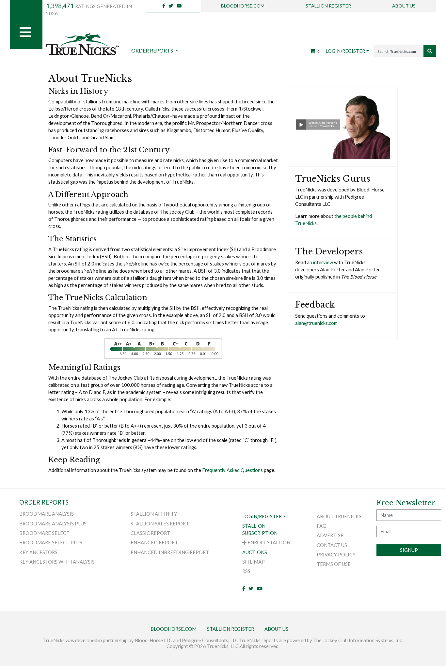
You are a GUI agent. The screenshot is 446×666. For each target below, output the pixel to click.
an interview (320, 262)
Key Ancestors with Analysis (57, 562)
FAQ (322, 526)
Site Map (253, 562)
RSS (246, 571)
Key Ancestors (38, 552)
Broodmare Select (44, 533)
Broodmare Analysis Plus (53, 523)
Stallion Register (328, 5)
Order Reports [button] (152, 50)
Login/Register (345, 51)
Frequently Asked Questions (232, 470)
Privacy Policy (336, 554)
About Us (404, 5)
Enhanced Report (154, 542)
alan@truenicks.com (316, 323)
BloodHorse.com (242, 5)
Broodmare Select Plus (50, 542)
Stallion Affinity (154, 514)
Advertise (330, 535)
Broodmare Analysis (46, 514)
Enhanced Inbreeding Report (170, 552)
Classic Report (150, 533)
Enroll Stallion (268, 542)
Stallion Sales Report (160, 523)
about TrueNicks (339, 516)
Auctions (254, 552)
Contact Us (332, 545)
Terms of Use (334, 564)
